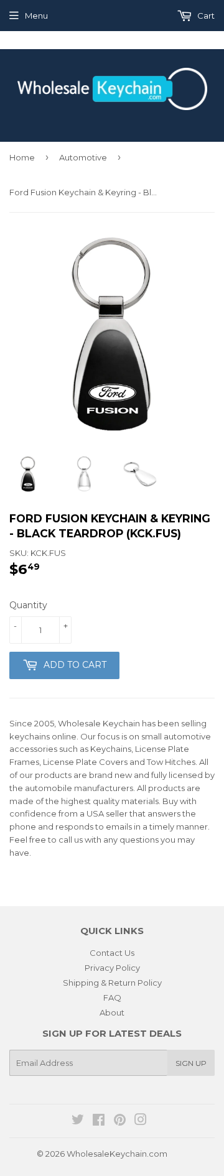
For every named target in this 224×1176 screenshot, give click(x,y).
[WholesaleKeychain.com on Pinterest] (119, 1121)
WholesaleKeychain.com (117, 1154)
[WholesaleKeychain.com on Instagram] (140, 1121)
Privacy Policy (112, 968)
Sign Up (191, 1063)
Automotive (83, 157)
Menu (36, 16)
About (112, 1012)
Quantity (28, 605)
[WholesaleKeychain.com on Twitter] (78, 1121)
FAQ (112, 997)
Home (22, 157)
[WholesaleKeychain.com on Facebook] (98, 1121)
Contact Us (112, 953)
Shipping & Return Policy (112, 983)
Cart (205, 16)
